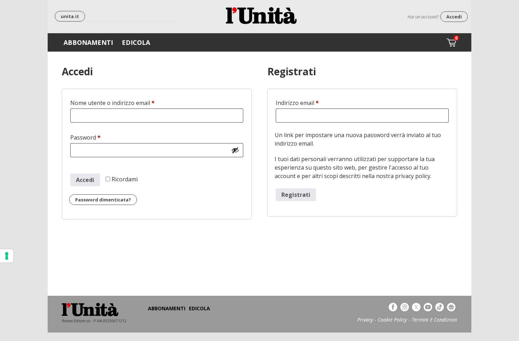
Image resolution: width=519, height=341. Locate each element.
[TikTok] (439, 307)
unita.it (70, 16)
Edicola (136, 42)
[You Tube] (428, 307)
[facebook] (393, 307)
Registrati (295, 195)
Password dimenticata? (103, 199)
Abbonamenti (88, 42)
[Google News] (451, 307)
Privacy (365, 319)
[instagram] (404, 307)
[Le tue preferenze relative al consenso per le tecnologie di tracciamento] (6, 256)
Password (97, 137)
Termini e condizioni (434, 319)
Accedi (454, 16)
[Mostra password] (235, 150)
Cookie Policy (392, 319)
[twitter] (416, 307)
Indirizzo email (309, 103)
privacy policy (412, 176)
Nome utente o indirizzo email (124, 103)
